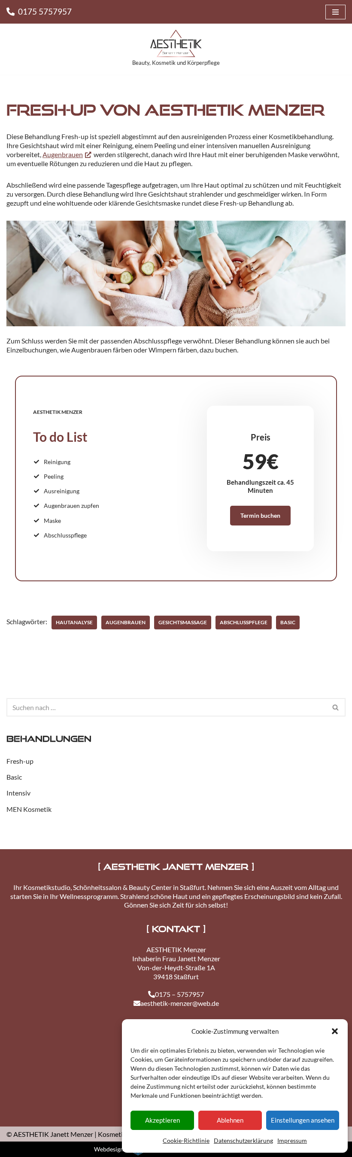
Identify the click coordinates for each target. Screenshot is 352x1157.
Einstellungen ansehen (302, 1120)
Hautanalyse (74, 622)
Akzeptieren (162, 1120)
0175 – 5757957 (179, 994)
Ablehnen (230, 1120)
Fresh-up (19, 761)
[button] (335, 1031)
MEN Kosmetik (29, 809)
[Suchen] (336, 707)
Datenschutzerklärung (243, 1140)
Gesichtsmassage (182, 622)
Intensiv (18, 793)
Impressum (292, 1140)
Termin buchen (260, 515)
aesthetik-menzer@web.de (179, 1003)
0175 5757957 (45, 11)
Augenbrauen (62, 154)
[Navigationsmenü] (335, 12)
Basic (287, 622)
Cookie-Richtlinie (186, 1140)
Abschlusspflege (243, 622)
